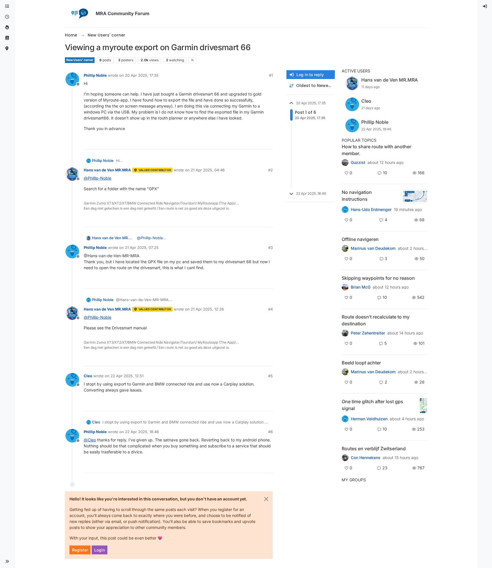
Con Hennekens (365, 458)
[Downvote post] (268, 142)
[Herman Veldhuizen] (345, 418)
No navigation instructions (357, 195)
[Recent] (7, 17)
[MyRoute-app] (7, 48)
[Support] (7, 38)
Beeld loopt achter (361, 363)
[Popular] (7, 27)
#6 (270, 431)
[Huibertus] (345, 457)
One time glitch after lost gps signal (372, 405)
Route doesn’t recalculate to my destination (375, 320)
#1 (271, 75)
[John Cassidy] (345, 162)
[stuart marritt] (345, 287)
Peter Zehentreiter (368, 333)
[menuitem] (485, 6)
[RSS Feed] (192, 60)
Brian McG (360, 287)
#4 (270, 309)
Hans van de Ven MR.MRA (107, 170)
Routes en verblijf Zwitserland (374, 448)
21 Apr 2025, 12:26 (207, 309)
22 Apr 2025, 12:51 (127, 376)
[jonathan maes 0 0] (345, 248)
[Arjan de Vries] (345, 371)
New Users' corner (79, 60)
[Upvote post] (248, 142)
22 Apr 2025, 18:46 (142, 431)
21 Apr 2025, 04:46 (208, 170)
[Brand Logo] (79, 14)
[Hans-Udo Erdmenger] (345, 209)
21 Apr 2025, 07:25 (142, 247)
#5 (270, 376)
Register (80, 549)
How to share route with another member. (376, 150)
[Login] (485, 6)
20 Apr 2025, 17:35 (142, 75)
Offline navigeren (360, 239)
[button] (7, 561)
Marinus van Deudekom (373, 248)
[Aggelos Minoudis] (345, 332)
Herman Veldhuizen (369, 419)
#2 (270, 170)
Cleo (88, 376)
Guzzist (358, 163)
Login (99, 549)
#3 (270, 247)
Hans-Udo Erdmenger (371, 210)
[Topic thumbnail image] (415, 196)
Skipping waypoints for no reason (378, 278)
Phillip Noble (95, 75)
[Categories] (7, 6)
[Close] (266, 499)
